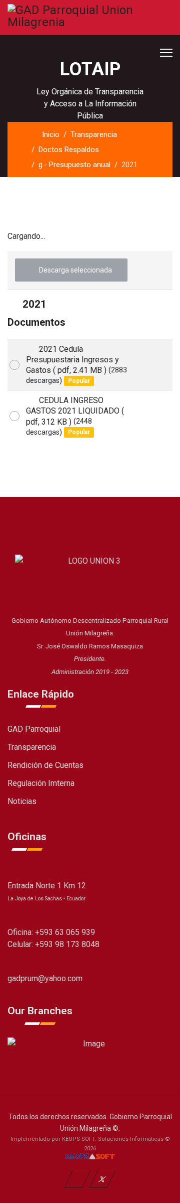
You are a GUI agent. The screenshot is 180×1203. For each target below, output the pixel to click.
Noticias (22, 801)
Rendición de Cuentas (46, 765)
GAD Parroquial (34, 729)
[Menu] (166, 52)
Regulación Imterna (41, 783)
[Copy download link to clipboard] (152, 364)
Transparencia (32, 747)
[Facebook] (77, 1179)
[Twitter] (103, 1179)
